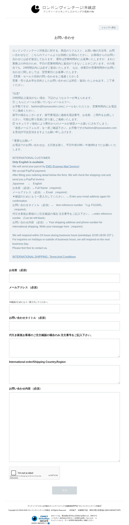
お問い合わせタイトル (22, 317)
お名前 (13, 270)
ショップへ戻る (109, 27)
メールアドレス (18, 287)
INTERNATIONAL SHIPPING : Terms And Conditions (44, 256)
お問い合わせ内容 (20, 388)
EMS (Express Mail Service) (62, 166)
